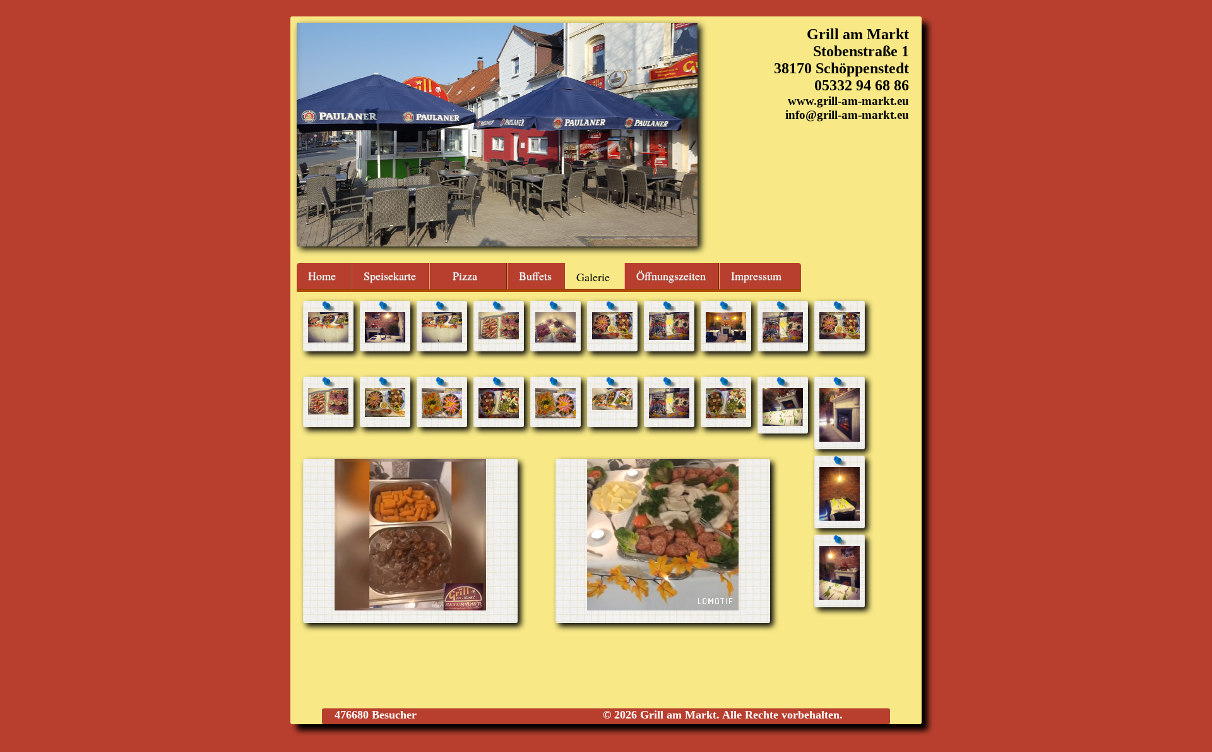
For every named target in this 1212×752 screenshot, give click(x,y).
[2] (385, 339)
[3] (442, 339)
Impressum (756, 275)
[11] (328, 411)
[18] (726, 414)
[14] (498, 414)
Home (322, 275)
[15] (555, 414)
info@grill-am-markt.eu (847, 114)
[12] (385, 413)
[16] (612, 406)
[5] (555, 339)
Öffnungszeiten (671, 275)
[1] (328, 339)
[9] (783, 339)
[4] (498, 336)
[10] (839, 336)
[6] (612, 336)
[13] (442, 414)
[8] (726, 339)
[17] (669, 414)
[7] (669, 336)
